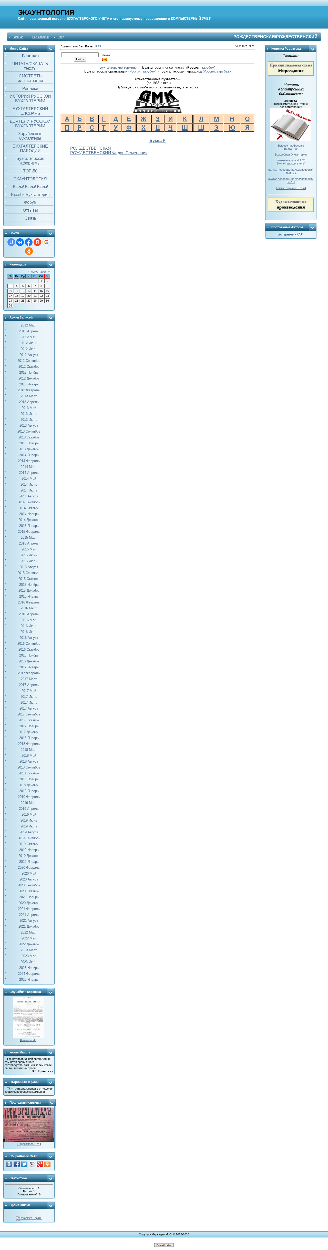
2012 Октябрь (28, 366)
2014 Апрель (29, 473)
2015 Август (28, 567)
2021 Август (28, 921)
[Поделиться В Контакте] (9, 1164)
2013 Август (28, 425)
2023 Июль (28, 962)
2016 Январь (29, 596)
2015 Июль (28, 561)
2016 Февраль (29, 602)
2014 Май (29, 478)
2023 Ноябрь (29, 968)
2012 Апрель (29, 331)
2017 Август (28, 708)
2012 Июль (28, 349)
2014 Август (28, 496)
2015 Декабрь (28, 590)
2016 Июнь (28, 626)
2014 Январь (29, 455)
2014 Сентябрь (28, 502)
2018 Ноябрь (29, 779)
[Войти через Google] (46, 242)
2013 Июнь (28, 414)
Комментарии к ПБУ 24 (291, 188)
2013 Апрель (29, 402)
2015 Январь (29, 526)
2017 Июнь (28, 697)
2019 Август (28, 832)
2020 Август (28, 879)
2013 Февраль (29, 390)
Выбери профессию (291, 145)
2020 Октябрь (28, 891)
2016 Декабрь (28, 661)
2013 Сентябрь (28, 431)
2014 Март (29, 467)
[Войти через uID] (11, 242)
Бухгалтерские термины (118, 67)
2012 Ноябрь (29, 372)
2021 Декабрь (28, 926)
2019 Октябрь (28, 844)
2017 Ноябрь (29, 726)
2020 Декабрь (28, 903)
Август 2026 (39, 271)
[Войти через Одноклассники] (29, 251)
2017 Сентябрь (28, 714)
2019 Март (29, 803)
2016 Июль (28, 632)
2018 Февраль (29, 744)
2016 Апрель (29, 614)
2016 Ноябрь (29, 655)
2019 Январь (29, 791)
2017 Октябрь (28, 720)
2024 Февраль (29, 974)
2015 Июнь (28, 555)
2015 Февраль (29, 532)
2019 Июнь (28, 820)
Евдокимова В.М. (29, 1143)
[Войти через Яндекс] (37, 242)
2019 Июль (28, 826)
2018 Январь (29, 738)
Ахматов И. (28, 1040)
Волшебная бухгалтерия (291, 154)
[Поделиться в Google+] (40, 1164)
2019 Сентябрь (28, 838)
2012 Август (28, 355)
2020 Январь (29, 862)
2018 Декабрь (28, 785)
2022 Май (29, 938)
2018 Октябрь (28, 773)
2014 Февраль (29, 461)
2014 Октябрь (28, 508)
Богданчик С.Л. (291, 234)
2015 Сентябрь (28, 573)
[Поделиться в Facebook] (17, 1164)
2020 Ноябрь (29, 897)
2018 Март (29, 750)
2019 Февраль (29, 797)
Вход (61, 36)
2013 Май (29, 408)
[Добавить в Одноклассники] (47, 1164)
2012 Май (29, 337)
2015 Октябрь (28, 579)
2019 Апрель (29, 809)
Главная (18, 36)
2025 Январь (29, 979)
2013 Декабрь (28, 449)
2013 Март (29, 396)
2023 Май (29, 956)
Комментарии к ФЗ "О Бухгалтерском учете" (290, 162)
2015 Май (29, 549)
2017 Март (29, 679)
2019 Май (29, 814)
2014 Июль (28, 490)
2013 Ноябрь (29, 443)
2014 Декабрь (28, 520)
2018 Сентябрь (28, 767)
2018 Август (28, 761)
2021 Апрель (29, 915)
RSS (98, 46)
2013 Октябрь (28, 437)
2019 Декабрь (28, 856)
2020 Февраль (29, 867)
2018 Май (29, 755)
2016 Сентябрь (28, 644)
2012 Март (29, 325)
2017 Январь (29, 667)
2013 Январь (29, 384)
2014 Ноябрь (29, 514)
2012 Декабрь (28, 378)
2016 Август (28, 638)
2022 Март (29, 932)
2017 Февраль (29, 673)
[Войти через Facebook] (29, 242)
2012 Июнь (28, 343)
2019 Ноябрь (29, 850)
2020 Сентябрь (28, 885)
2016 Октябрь (28, 649)
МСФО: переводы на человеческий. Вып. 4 (291, 180)
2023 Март (29, 950)
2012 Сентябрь (28, 361)
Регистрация (40, 36)
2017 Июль (28, 702)
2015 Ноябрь (29, 585)
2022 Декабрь (28, 944)
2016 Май (29, 620)
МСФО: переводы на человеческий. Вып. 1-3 (291, 171)
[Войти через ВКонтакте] (20, 242)
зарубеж (207, 67)
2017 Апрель (29, 685)
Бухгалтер (291, 148)
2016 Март (29, 608)
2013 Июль (28, 420)
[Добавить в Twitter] (24, 1164)
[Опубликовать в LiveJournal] (32, 1164)
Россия (134, 71)
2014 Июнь (28, 484)
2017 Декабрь (28, 732)
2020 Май (29, 873)
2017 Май (29, 691)
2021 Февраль (29, 909)
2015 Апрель (29, 543)
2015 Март (29, 537)
